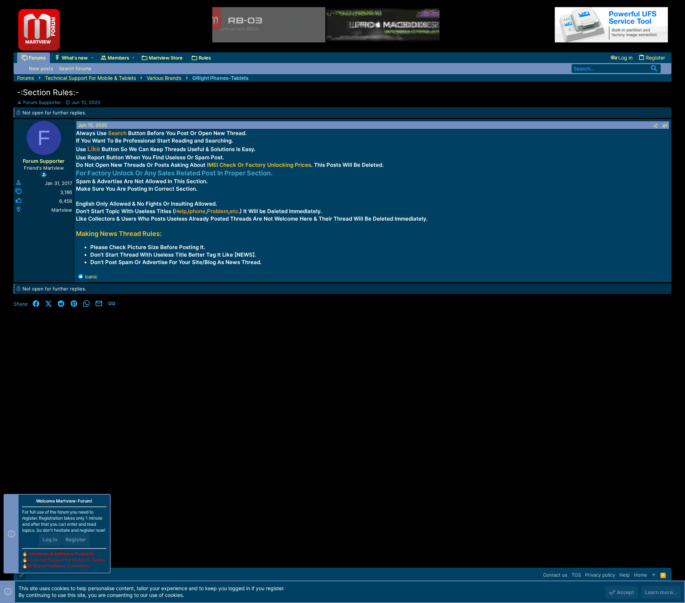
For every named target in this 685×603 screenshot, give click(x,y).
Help (624, 575)
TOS (576, 575)
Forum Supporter (42, 102)
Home (640, 575)
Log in (49, 539)
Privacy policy (600, 575)
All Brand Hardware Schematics (59, 565)
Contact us (555, 575)
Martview (61, 210)
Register (76, 539)
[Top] (653, 575)
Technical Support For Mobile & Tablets (66, 559)
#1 (665, 126)
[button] (92, 58)
